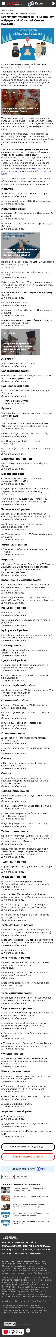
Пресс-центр (9, 1250)
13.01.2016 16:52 (7, 10)
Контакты (7, 1242)
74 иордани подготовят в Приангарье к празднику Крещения (29, 1189)
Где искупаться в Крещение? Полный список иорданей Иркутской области (31, 1214)
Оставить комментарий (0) (28, 1157)
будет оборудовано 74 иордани (29, 82)
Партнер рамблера (24, 1324)
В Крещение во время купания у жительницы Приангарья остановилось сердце (31, 1206)
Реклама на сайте (25, 1242)
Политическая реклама (36, 1246)
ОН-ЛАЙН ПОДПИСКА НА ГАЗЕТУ (34, 1250)
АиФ (28, 67)
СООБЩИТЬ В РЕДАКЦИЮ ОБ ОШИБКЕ (21, 1253)
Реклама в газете (11, 1246)
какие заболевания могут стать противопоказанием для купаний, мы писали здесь (26, 171)
